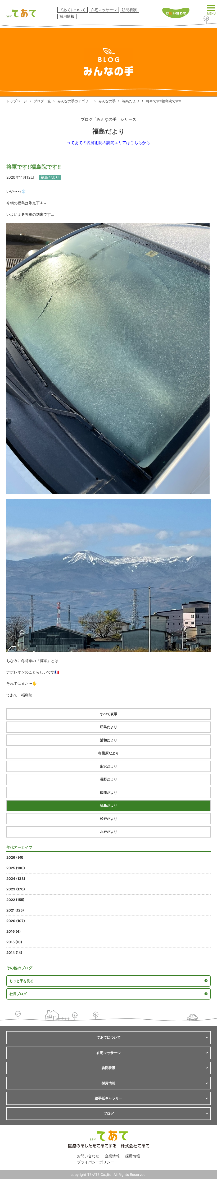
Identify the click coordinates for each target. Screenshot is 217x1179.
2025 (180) (15, 868)
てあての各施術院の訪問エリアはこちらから (110, 142)
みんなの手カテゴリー (74, 101)
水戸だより (108, 831)
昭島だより (108, 727)
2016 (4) (13, 931)
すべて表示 (108, 714)
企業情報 (112, 1156)
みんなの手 (107, 101)
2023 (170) (15, 889)
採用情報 (67, 16)
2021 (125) (15, 910)
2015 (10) (14, 942)
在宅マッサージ (104, 9)
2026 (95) (14, 857)
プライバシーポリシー (95, 1162)
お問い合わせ (88, 1156)
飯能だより (108, 792)
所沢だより (108, 766)
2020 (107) (15, 921)
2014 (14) (14, 952)
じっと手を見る (22, 981)
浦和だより (108, 740)
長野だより (108, 779)
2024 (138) (15, 878)
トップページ (16, 101)
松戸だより (108, 818)
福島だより (130, 101)
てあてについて (72, 9)
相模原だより (108, 753)
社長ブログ (18, 994)
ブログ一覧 (42, 101)
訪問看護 (129, 9)
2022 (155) (15, 900)
